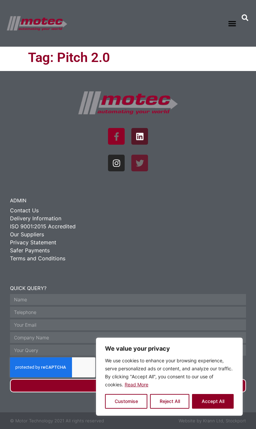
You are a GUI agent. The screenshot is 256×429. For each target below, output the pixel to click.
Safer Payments (30, 250)
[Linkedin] (139, 136)
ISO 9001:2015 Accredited (43, 226)
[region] (169, 377)
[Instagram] (116, 163)
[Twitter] (139, 163)
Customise (126, 401)
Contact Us (24, 210)
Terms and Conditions (37, 258)
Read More (136, 384)
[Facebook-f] (116, 136)
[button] (232, 23)
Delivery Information (35, 218)
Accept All (213, 401)
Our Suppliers (27, 234)
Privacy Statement (33, 242)
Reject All (170, 401)
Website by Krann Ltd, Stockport (212, 420)
